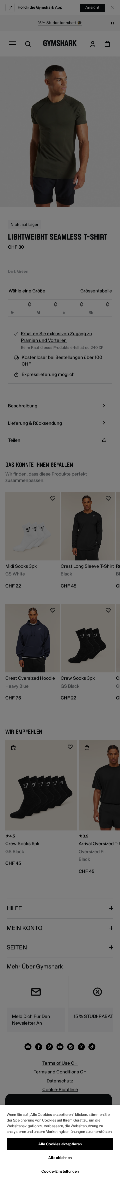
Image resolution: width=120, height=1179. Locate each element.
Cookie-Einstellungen (60, 1171)
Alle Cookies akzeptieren (60, 1144)
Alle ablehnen (59, 1157)
